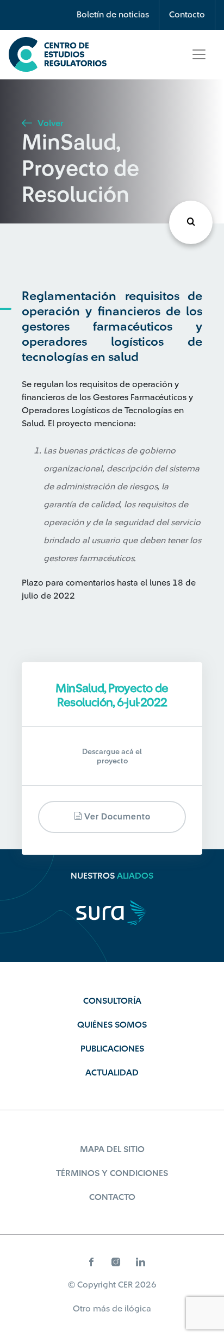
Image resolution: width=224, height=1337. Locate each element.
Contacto (187, 14)
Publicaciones (112, 1048)
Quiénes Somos (112, 1025)
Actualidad (112, 1072)
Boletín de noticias (113, 14)
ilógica (138, 1308)
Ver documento (116, 817)
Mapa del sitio (112, 1149)
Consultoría (112, 1001)
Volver (49, 123)
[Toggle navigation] (199, 54)
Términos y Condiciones (112, 1173)
